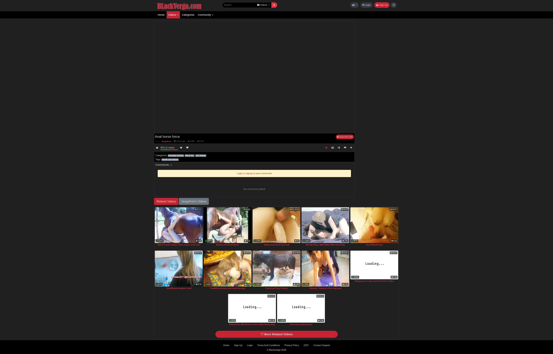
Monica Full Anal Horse (227, 245)
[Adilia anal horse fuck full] (276, 225)
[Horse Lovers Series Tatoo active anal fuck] (179, 225)
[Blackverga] (185, 6)
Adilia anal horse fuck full (276, 245)
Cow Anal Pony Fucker (276, 288)
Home (161, 14)
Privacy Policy (291, 345)
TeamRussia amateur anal (178, 288)
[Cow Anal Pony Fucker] (276, 268)
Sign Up (383, 5)
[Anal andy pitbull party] (301, 308)
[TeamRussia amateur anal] (179, 268)
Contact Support (321, 345)
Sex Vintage (201, 156)
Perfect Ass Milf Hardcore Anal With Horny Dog (252, 324)
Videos (172, 14)
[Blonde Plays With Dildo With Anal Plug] (325, 225)
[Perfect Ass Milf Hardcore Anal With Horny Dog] (252, 308)
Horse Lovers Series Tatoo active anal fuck (179, 245)
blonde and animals (170, 160)
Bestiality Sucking (175, 156)
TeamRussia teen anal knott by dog (227, 288)
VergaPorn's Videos (193, 201)
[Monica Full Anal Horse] (228, 225)
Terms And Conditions (268, 345)
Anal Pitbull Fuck (374, 245)
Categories (188, 14)
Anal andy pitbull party (301, 324)
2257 (306, 345)
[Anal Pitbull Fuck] (374, 225)
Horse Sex (189, 156)
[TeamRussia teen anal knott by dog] (228, 268)
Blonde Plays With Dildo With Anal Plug (325, 245)
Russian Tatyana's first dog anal (325, 288)
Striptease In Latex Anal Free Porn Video (374, 281)
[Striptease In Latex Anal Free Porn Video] (374, 265)
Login (367, 5)
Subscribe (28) (346, 137)
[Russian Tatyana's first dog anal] (325, 268)
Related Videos (166, 201)
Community (205, 14)
